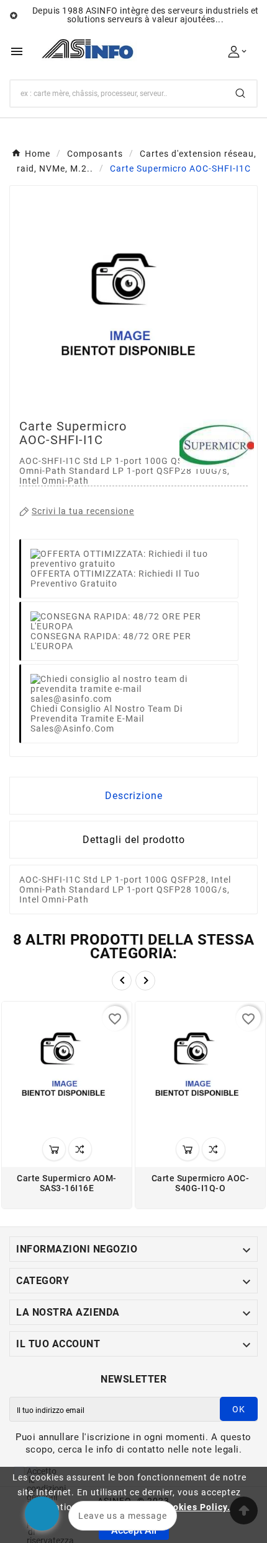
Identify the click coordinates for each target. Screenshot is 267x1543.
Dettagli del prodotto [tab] (134, 840)
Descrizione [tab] (134, 796)
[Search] (240, 93)
